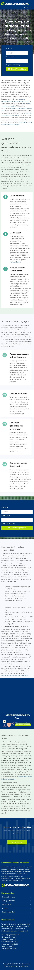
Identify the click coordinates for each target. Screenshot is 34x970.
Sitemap (5, 908)
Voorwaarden (7, 904)
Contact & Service (8, 897)
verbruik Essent (15, 262)
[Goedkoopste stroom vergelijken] (15, 4)
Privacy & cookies (8, 901)
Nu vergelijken (17, 842)
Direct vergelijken (8, 912)
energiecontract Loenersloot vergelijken (14, 675)
